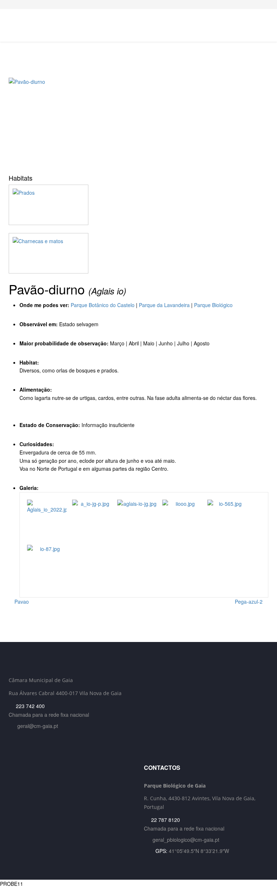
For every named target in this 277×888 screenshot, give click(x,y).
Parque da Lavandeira (164, 305)
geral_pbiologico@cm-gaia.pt (186, 839)
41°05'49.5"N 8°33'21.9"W (199, 850)
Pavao (21, 601)
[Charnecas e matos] (138, 253)
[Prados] (138, 205)
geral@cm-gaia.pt (37, 725)
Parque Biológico (213, 305)
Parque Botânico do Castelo (103, 305)
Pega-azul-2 (249, 601)
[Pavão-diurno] (138, 123)
